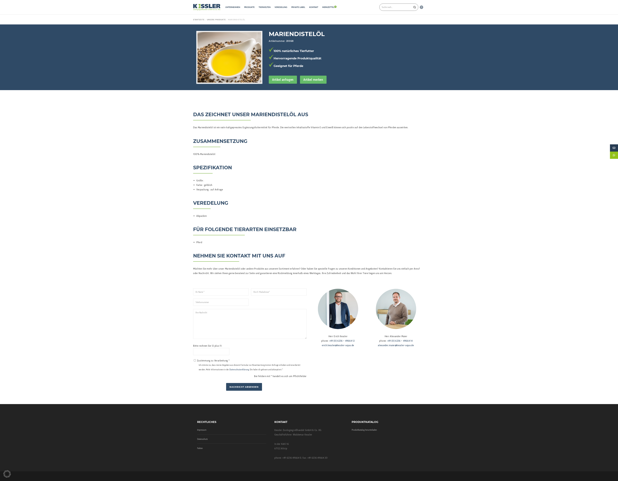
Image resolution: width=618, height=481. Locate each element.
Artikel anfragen (283, 80)
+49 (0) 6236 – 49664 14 (399, 340)
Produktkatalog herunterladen (364, 429)
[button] (7, 474)
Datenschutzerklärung (239, 369)
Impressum (201, 429)
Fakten (200, 448)
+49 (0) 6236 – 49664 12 (342, 340)
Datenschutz (202, 439)
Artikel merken (313, 80)
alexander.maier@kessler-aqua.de (396, 345)
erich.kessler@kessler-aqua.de (338, 345)
